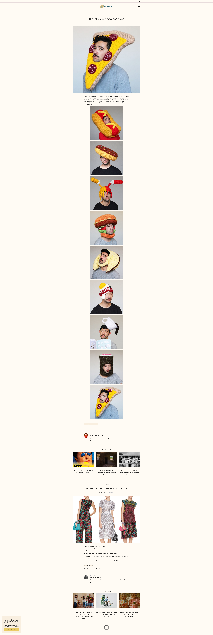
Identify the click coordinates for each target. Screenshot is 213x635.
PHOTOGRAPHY (85, 468)
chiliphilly (86, 423)
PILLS (108, 484)
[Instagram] (139, 1)
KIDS (85, 609)
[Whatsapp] (91, 426)
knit (97, 423)
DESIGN (107, 609)
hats (94, 423)
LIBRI (132, 468)
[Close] (19, 617)
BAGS (105, 609)
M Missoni (119, 549)
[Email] (99, 426)
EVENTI (80, 468)
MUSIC (106, 628)
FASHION (105, 484)
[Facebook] (94, 426)
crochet (91, 423)
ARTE (104, 15)
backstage (86, 565)
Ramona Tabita (102, 492)
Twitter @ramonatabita (122, 579)
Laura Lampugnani (102, 22)
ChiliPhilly (101, 98)
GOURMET (107, 15)
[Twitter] (96, 426)
